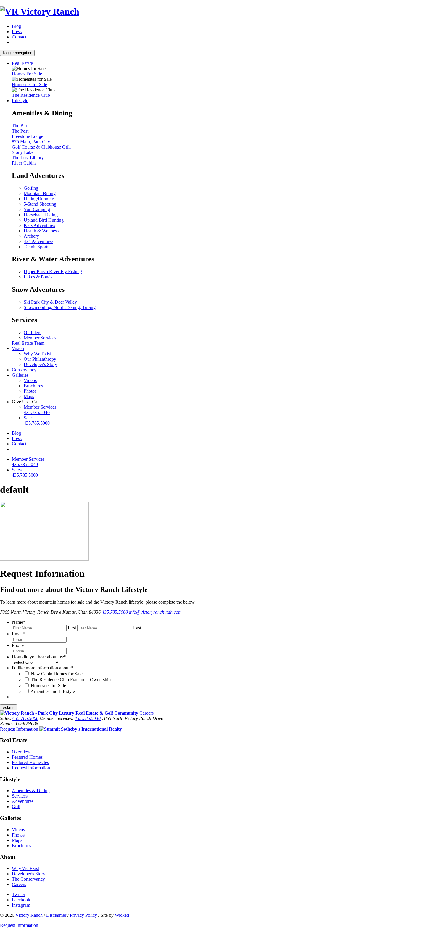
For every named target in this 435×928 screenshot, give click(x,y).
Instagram (21, 905)
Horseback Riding (41, 214)
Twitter (18, 894)
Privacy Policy (83, 915)
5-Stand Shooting (40, 204)
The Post (20, 130)
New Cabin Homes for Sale (57, 673)
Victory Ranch (29, 915)
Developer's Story (40, 364)
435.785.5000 (115, 612)
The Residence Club (31, 95)
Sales (37, 420)
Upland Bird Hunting (44, 220)
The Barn (21, 125)
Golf (16, 806)
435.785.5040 (88, 718)
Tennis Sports (36, 246)
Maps (29, 396)
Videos (30, 380)
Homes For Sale (27, 73)
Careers (146, 713)
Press (17, 31)
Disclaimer (56, 915)
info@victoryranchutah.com (155, 612)
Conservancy (24, 369)
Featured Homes (27, 757)
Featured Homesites (30, 762)
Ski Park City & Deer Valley (50, 301)
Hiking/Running (39, 198)
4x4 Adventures (38, 241)
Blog (16, 26)
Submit (8, 707)
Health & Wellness (41, 230)
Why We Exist (37, 353)
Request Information (19, 729)
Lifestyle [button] (20, 100)
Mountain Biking (40, 193)
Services (20, 795)
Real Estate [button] (22, 63)
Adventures (22, 801)
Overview (21, 751)
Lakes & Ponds (38, 276)
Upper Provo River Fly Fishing (53, 271)
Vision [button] (18, 348)
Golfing (31, 188)
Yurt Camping (37, 209)
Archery (31, 236)
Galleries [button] (20, 375)
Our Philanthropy (40, 359)
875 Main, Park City (31, 141)
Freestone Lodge (27, 136)
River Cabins (24, 162)
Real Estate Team (28, 343)
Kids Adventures (39, 225)
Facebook (21, 899)
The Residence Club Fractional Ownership (71, 679)
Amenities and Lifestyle (52, 691)
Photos (30, 391)
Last (137, 627)
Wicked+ (123, 915)
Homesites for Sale (29, 84)
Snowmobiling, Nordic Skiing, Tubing (60, 307)
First (72, 627)
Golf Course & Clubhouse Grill (41, 146)
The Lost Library (28, 157)
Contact (19, 36)
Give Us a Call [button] (26, 401)
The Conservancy (28, 879)
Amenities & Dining (31, 790)
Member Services (40, 337)
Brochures (33, 385)
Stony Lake (22, 152)
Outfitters (32, 332)
